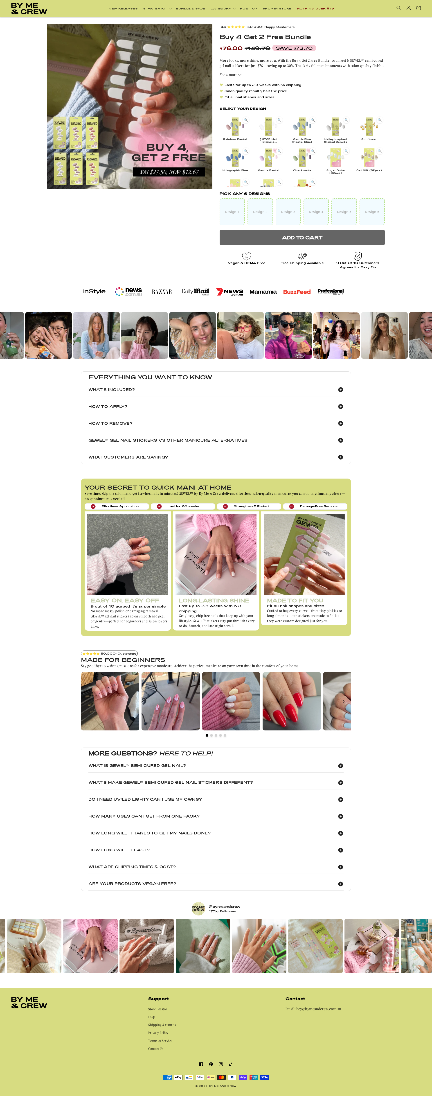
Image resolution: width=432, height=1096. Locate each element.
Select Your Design (243, 109)
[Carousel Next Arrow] (343, 701)
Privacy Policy (158, 1032)
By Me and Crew (223, 1086)
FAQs (151, 1017)
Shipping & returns (162, 1025)
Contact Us (155, 1048)
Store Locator (157, 1009)
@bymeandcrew (224, 906)
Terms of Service (160, 1041)
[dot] (207, 735)
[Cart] (418, 8)
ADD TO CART (302, 237)
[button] (156, 8)
